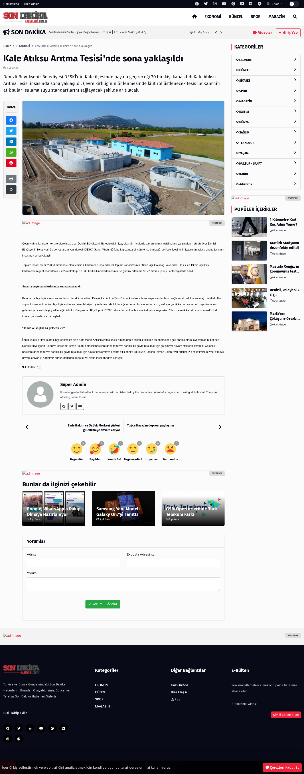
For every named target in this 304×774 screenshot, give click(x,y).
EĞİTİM (244, 112)
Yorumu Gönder (104, 604)
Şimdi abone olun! (286, 715)
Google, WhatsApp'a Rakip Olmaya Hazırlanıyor (54, 511)
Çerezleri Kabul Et (284, 767)
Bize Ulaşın (31, 4)
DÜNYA (244, 122)
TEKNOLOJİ (23, 46)
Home (7, 46)
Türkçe (275, 4)
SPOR (256, 16)
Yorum (32, 573)
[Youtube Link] (80, 406)
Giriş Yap (290, 32)
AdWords (245, 184)
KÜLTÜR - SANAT (250, 164)
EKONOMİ (213, 16)
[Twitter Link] (71, 406)
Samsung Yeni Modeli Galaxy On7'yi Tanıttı (118, 511)
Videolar (264, 32)
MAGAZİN (276, 16)
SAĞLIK (244, 132)
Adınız (31, 554)
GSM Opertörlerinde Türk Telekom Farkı (191, 511)
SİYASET (244, 81)
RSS (177, 699)
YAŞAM (244, 153)
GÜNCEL (236, 16)
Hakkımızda (11, 4)
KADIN (243, 174)
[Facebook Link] (63, 406)
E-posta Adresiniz (140, 554)
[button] (216, 32)
